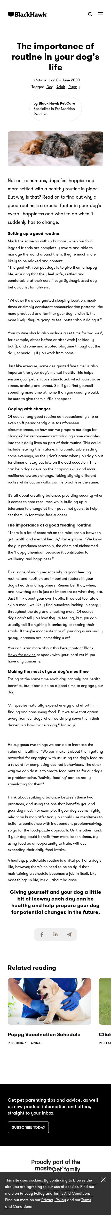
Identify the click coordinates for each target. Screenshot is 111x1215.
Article (41, 80)
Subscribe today (28, 1127)
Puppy (74, 87)
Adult (61, 87)
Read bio (40, 114)
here (64, 648)
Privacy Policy (53, 1200)
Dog (49, 87)
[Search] (90, 14)
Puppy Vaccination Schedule (44, 1034)
